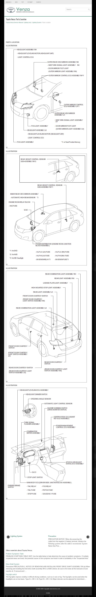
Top (22, 2)
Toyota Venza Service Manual (14, 22)
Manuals (8, 2)
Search (38, 2)
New (16, 2)
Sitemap (30, 2)
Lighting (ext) (27, 22)
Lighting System (36, 22)
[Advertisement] (48, 33)
